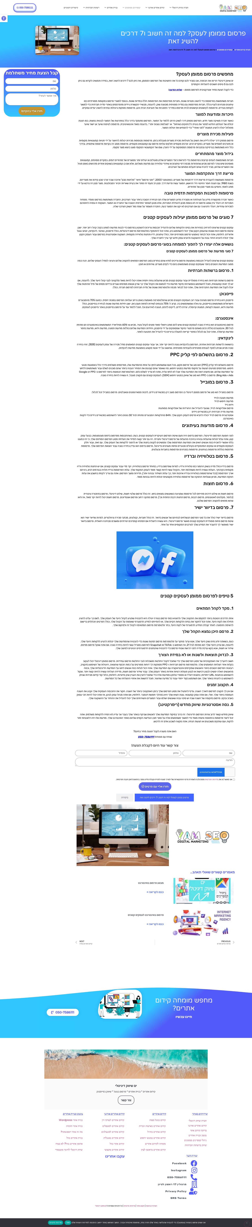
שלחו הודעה (175, 89)
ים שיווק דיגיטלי (101, 1206)
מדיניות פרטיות (129, 1206)
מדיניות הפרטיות (211, 779)
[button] (4, 18)
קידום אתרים (159, 1114)
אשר (68, 1222)
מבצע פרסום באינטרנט (151, 883)
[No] (247, 1224)
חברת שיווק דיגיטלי (180, 7)
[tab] (164, 797)
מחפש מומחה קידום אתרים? (183, 1004)
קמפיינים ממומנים (132, 7)
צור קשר (126, 1100)
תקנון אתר (140, 1206)
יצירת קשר (191, 1155)
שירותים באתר (200, 1114)
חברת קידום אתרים (243, 50)
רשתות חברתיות (92, 7)
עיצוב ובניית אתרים (73, 1114)
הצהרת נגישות (151, 1206)
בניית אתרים (112, 7)
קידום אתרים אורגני (156, 7)
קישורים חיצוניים (71, 7)
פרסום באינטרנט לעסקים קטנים (146, 915)
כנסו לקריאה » (155, 892)
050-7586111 (146, 736)
